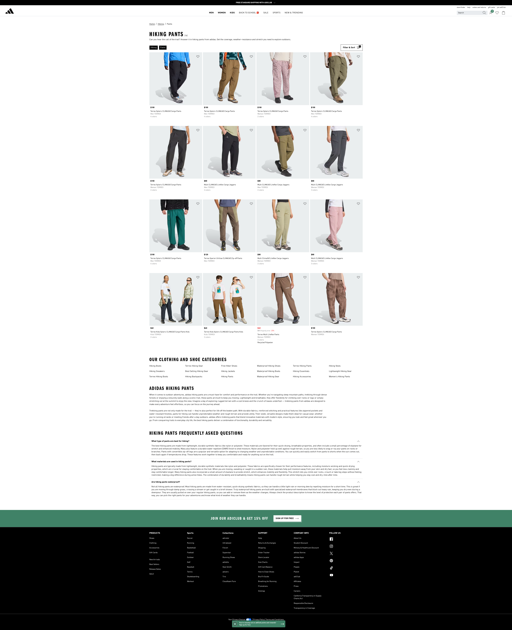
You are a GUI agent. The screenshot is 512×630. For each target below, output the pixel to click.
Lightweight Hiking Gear (340, 371)
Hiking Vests (335, 366)
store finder (461, 7)
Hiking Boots (155, 366)
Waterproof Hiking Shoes (268, 366)
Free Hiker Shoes (229, 366)
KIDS (232, 13)
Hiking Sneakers (157, 371)
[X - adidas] (346, 553)
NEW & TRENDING (294, 13)
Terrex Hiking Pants (302, 366)
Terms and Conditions (275, 620)
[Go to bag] (503, 13)
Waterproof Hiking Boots (268, 371)
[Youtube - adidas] (346, 575)
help (468, 7)
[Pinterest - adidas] (346, 561)
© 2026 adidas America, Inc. (256, 626)
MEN (211, 13)
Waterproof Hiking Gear (268, 377)
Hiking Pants (227, 377)
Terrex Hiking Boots (158, 377)
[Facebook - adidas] (346, 539)
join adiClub (501, 7)
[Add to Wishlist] (198, 57)
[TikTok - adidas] (346, 568)
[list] (245, 47)
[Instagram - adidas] (346, 546)
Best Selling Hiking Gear (196, 371)
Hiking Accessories (302, 377)
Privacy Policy (259, 620)
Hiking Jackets (228, 371)
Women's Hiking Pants (339, 377)
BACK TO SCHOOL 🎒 (249, 13)
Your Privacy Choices (236, 620)
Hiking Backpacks (193, 377)
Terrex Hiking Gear (194, 366)
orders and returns (479, 7)
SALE (265, 13)
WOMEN (222, 13)
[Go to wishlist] (497, 13)
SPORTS (276, 13)
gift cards (491, 7)
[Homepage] (9, 11)
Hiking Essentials (301, 371)
